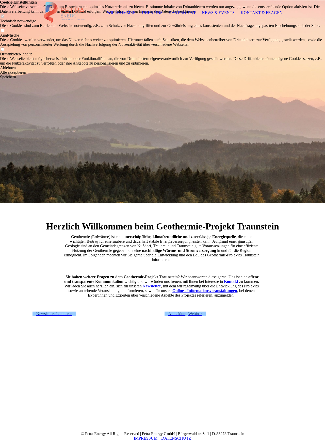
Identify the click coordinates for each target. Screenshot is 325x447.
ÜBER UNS (152, 12)
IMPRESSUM (145, 438)
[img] (64, 12)
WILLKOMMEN (121, 12)
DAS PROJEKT (182, 12)
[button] (162, 68)
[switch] (2, 30)
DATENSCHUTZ (176, 438)
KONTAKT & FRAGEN (262, 12)
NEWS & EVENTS (218, 12)
